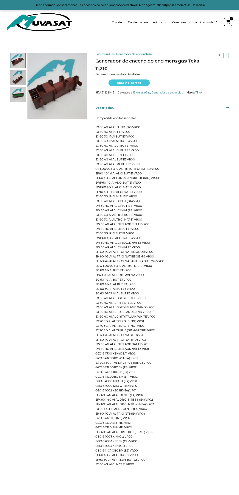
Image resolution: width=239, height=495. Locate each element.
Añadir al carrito (129, 83)
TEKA (198, 92)
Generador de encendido (134, 54)
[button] (164, 22)
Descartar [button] (198, 5)
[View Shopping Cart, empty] (228, 22)
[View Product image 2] (18, 77)
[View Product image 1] (18, 60)
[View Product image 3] (18, 94)
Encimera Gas (105, 54)
